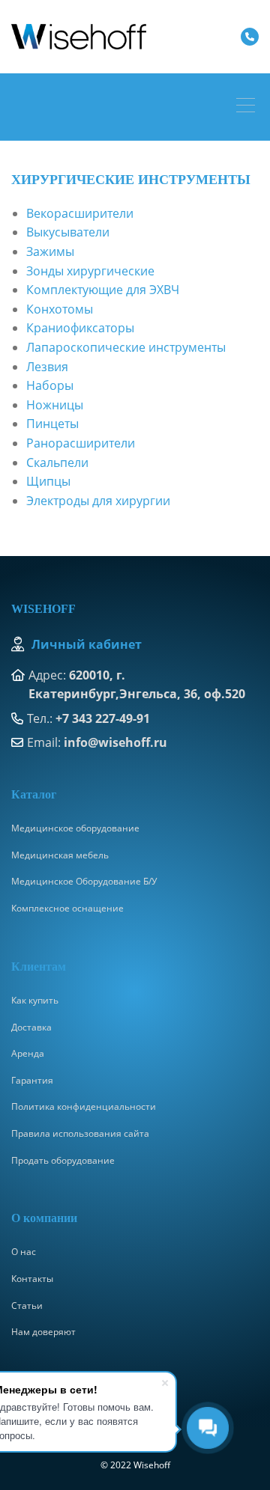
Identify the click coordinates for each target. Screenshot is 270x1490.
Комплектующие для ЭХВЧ (102, 289)
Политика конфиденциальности (83, 1106)
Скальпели (57, 462)
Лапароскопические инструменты (126, 347)
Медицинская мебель (60, 855)
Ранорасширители (80, 443)
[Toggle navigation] (249, 107)
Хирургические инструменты (130, 179)
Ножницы (54, 405)
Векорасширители (80, 213)
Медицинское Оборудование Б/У (84, 881)
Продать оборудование (63, 1160)
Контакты (32, 1278)
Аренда (27, 1053)
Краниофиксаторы (80, 328)
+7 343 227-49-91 (103, 718)
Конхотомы (59, 309)
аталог (38, 794)
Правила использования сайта (80, 1133)
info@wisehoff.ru (115, 742)
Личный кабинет (87, 644)
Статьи (27, 1305)
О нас (23, 1251)
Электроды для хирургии (98, 500)
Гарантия (32, 1080)
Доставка (31, 1027)
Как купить (34, 1000)
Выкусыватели (68, 232)
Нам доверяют (43, 1331)
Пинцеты (52, 423)
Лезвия (47, 366)
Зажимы (50, 251)
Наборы (50, 385)
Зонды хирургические (90, 271)
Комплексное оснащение (67, 908)
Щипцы (48, 481)
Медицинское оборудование (75, 828)
